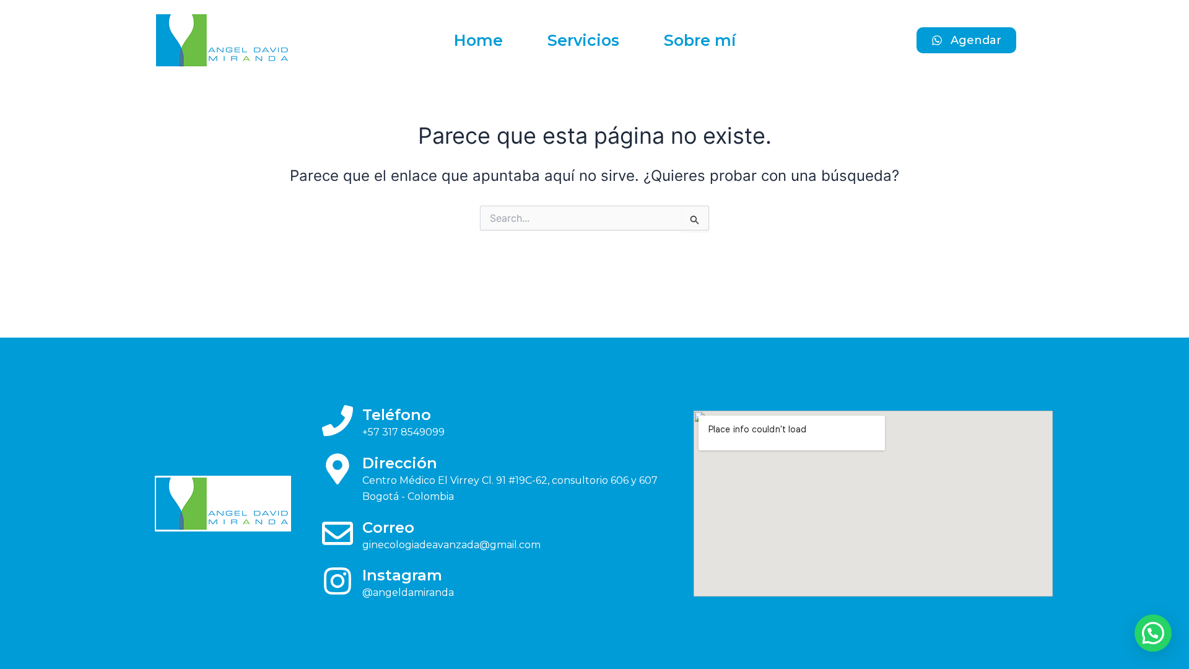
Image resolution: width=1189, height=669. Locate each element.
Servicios (583, 40)
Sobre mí (700, 40)
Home (478, 40)
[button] (1153, 633)
